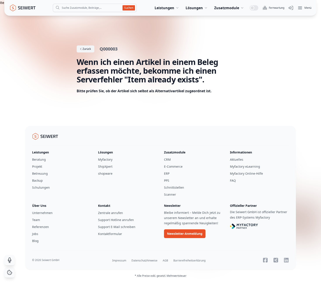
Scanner (170, 194)
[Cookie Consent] (9, 272)
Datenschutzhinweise (144, 260)
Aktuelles (236, 159)
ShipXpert (105, 166)
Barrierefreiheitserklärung (189, 260)
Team (36, 220)
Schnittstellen (174, 187)
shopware (105, 173)
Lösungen (194, 7)
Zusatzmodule (226, 7)
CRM (167, 159)
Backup (37, 180)
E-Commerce (173, 166)
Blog (35, 241)
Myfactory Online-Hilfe (246, 173)
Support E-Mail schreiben (116, 227)
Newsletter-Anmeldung (184, 234)
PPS (166, 180)
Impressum (119, 260)
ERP (166, 173)
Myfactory (105, 159)
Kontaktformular (110, 234)
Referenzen (40, 227)
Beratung (39, 159)
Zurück (86, 49)
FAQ (233, 180)
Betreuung (40, 173)
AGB (165, 260)
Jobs (35, 234)
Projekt (37, 166)
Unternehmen (42, 213)
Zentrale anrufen (110, 213)
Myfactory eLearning (245, 166)
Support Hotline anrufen (116, 220)
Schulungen (41, 187)
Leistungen (164, 7)
